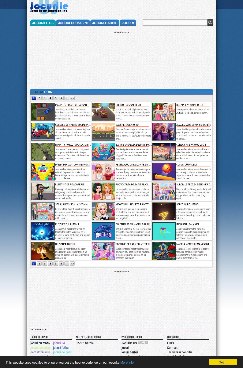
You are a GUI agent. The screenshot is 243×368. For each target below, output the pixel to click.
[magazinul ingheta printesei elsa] (103, 211)
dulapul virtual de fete (191, 105)
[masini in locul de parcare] (42, 111)
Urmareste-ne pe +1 (139, 342)
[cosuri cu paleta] (163, 171)
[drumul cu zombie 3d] (103, 111)
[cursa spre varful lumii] (163, 151)
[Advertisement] (121, 59)
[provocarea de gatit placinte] (103, 191)
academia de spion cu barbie (193, 124)
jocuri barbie (104, 23)
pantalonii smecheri (41, 352)
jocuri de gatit (62, 352)
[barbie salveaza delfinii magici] (103, 151)
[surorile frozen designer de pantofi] (163, 191)
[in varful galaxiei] (163, 231)
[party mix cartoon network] (42, 171)
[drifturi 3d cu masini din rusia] (103, 231)
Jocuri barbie (85, 343)
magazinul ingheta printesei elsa (137, 204)
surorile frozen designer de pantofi (199, 184)
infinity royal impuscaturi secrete (77, 144)
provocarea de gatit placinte (134, 184)
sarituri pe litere (187, 204)
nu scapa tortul (65, 244)
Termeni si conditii (179, 352)
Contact (172, 347)
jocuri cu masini (73, 23)
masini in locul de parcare (71, 105)
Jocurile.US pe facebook (147, 342)
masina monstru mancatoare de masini (200, 244)
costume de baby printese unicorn (137, 244)
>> (72, 98)
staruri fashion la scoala (71, 204)
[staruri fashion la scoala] (42, 211)
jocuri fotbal (61, 347)
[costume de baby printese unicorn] (103, 251)
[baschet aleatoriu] (103, 131)
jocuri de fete (185, 113)
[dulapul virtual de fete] (163, 111)
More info (127, 362)
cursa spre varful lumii (191, 144)
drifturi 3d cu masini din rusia (134, 224)
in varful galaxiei (187, 224)
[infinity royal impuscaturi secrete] (42, 151)
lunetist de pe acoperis (69, 184)
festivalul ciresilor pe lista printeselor (141, 164)
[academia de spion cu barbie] (163, 131)
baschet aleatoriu (127, 124)
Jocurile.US (129, 343)
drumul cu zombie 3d (128, 105)
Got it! (223, 362)
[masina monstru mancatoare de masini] (163, 251)
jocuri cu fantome (41, 343)
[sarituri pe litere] (163, 211)
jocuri (128, 23)
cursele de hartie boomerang (73, 124)
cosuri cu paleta (186, 164)
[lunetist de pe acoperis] (42, 191)
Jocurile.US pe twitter (143, 342)
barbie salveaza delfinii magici (135, 144)
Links (170, 343)
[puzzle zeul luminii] (42, 231)
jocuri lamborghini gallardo (41, 347)
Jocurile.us (43, 23)
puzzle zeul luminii (67, 224)
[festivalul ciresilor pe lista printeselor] (103, 171)
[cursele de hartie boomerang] (42, 131)
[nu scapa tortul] (42, 251)
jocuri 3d (59, 343)
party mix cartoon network (72, 164)
